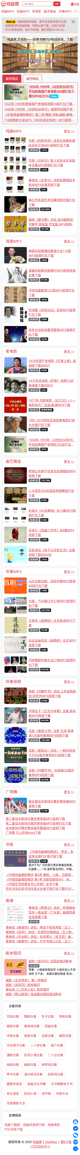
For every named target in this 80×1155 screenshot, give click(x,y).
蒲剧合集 (13, 1055)
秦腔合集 (65, 1036)
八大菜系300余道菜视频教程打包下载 (51, 493)
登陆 (76, 4)
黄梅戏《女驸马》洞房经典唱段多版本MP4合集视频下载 (52, 182)
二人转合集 (38, 1045)
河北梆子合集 (16, 1045)
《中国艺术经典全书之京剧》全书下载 (32, 884)
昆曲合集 (51, 1026)
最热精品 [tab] (32, 78)
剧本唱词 (13, 953)
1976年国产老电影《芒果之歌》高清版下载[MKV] (52, 363)
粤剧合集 (65, 1016)
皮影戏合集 (55, 1074)
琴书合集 (13, 1074)
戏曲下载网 (12, 1125)
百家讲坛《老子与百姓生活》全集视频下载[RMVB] (52, 552)
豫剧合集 (30, 1016)
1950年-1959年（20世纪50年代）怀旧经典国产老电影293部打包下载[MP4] (52, 442)
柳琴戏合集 (49, 1065)
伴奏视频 (13, 681)
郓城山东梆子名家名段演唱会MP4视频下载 (52, 473)
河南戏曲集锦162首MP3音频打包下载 (52, 292)
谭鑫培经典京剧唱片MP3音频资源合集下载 (52, 272)
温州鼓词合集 (33, 1074)
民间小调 (30, 1093)
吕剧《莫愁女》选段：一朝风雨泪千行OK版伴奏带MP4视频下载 (52, 752)
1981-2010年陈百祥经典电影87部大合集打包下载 (52, 422)
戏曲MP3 (23, 11)
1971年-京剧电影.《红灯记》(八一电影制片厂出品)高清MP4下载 (52, 402)
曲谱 (9, 900)
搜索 (57, 4)
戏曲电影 (54, 1125)
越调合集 (13, 1065)
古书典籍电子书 (62, 1084)
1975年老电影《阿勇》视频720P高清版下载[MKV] (51, 383)
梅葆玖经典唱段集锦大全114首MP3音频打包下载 (50, 253)
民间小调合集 (33, 1055)
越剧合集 (13, 1026)
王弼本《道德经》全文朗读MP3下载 (52, 623)
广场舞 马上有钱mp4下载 (23, 833)
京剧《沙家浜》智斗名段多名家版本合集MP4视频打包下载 (52, 162)
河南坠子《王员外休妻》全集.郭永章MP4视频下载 (52, 713)
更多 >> (69, 131)
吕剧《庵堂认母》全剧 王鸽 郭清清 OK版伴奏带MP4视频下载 (51, 733)
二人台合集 (55, 1055)
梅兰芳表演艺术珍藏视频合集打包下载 (52, 202)
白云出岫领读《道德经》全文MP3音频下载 (52, 642)
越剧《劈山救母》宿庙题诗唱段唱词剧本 (34, 994)
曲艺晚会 (50, 11)
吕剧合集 (48, 1036)
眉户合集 (57, 1045)
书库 (9, 844)
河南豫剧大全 (16, 1103)
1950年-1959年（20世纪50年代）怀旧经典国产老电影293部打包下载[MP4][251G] (51, 91)
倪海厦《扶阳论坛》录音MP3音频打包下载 (52, 312)
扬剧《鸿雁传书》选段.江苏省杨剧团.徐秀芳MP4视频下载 (52, 693)
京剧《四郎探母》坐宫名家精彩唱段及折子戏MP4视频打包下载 (52, 143)
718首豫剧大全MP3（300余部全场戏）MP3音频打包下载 (39, 120)
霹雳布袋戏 (14, 1084)
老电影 (36, 11)
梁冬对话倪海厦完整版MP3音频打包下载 (52, 332)
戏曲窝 (37, 1142)
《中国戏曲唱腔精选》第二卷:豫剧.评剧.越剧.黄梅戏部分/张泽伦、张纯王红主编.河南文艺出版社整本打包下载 (40, 115)
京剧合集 (13, 1016)
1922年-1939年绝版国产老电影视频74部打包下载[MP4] (38, 104)
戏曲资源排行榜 (34, 1125)
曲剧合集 (30, 1065)
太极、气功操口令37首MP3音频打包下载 (52, 603)
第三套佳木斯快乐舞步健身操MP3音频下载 (35, 819)
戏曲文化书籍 (36, 1084)
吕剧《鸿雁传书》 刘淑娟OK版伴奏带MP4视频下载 (51, 772)
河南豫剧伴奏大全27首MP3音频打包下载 (52, 662)
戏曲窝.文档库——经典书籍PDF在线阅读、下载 (40, 39)
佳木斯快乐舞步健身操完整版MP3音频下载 (35, 828)
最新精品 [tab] (12, 78)
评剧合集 (13, 1036)
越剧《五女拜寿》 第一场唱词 (26, 980)
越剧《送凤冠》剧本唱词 (23, 985)
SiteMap (51, 1142)
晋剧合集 (30, 1036)
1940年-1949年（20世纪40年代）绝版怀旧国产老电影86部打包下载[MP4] (40, 109)
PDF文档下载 (13, 1129)
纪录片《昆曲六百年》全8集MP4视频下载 (51, 532)
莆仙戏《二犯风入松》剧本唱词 (27, 989)
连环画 (46, 1093)
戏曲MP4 (7, 11)
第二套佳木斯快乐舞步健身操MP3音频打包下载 (38, 823)
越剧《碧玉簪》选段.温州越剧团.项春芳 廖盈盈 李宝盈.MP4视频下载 (52, 222)
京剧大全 (62, 1093)
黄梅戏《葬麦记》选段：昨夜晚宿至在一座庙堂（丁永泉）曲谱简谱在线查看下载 (52, 912)
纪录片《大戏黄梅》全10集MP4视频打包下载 (52, 513)
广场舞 (11, 791)
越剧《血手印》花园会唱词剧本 (50, 961)
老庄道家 (13, 1093)
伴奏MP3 (65, 11)
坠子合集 (48, 1016)
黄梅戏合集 (32, 1026)
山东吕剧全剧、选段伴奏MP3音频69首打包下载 (52, 583)
